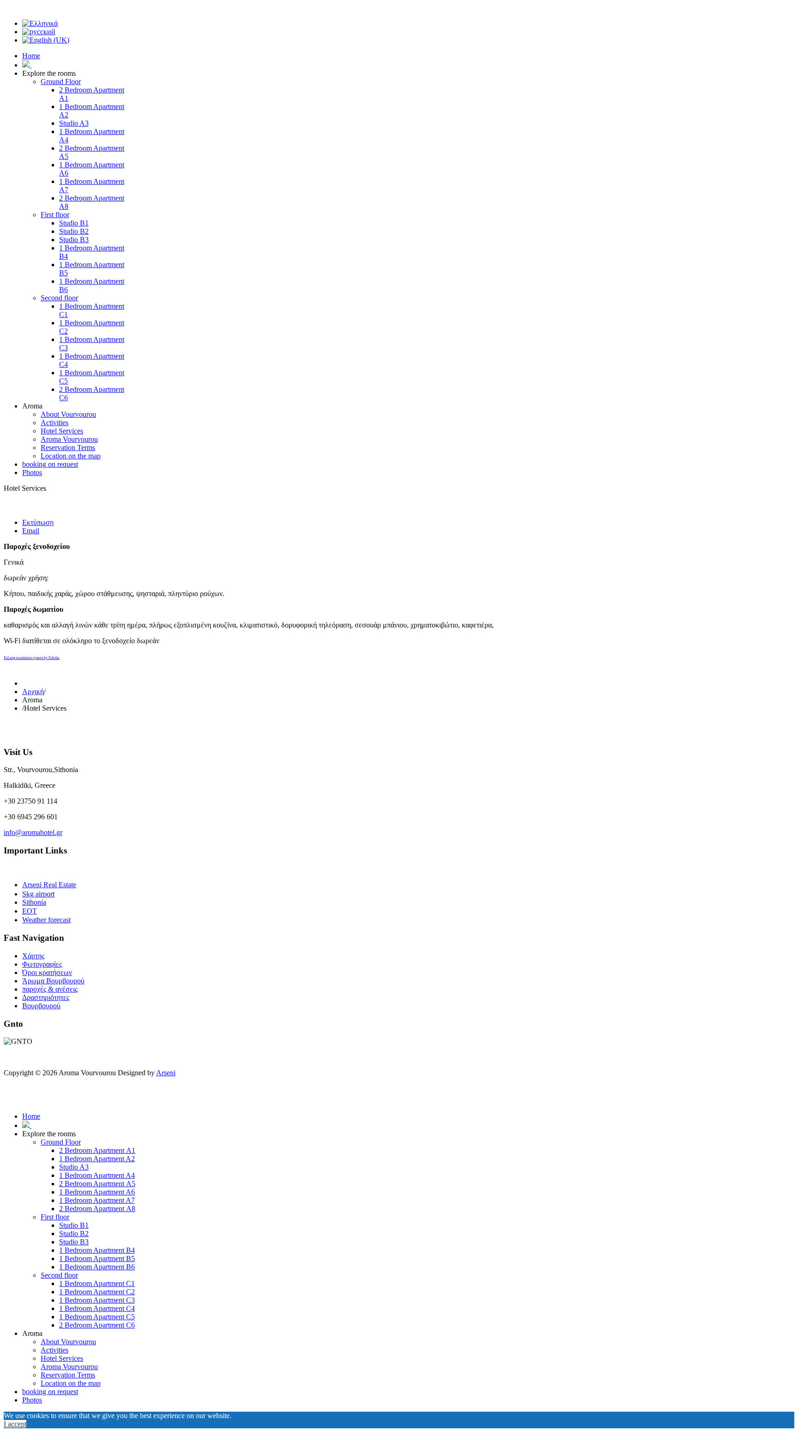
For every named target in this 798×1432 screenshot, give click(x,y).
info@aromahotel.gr (33, 832)
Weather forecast (46, 920)
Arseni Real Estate (49, 885)
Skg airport (38, 894)
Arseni (165, 1073)
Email (30, 531)
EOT (29, 911)
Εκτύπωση (38, 522)
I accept (15, 1424)
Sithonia (34, 902)
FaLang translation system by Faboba (32, 658)
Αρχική (33, 691)
